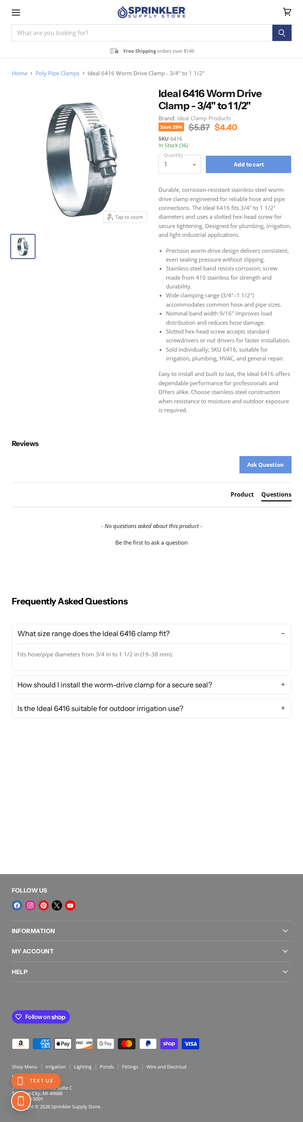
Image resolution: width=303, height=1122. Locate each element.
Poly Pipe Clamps (57, 73)
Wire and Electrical (166, 1066)
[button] (152, 541)
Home (19, 73)
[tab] (242, 495)
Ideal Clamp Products (204, 118)
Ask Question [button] (265, 464)
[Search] (282, 32)
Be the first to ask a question (151, 542)
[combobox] (141, 32)
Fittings (130, 1066)
